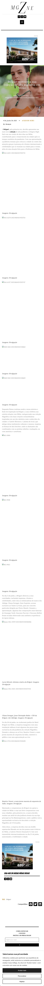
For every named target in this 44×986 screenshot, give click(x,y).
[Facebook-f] (19, 16)
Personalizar (22, 976)
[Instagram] (22, 16)
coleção (12, 132)
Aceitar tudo (22, 970)
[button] (31, 904)
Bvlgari (6, 129)
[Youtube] (25, 16)
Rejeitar (22, 981)
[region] (22, 968)
